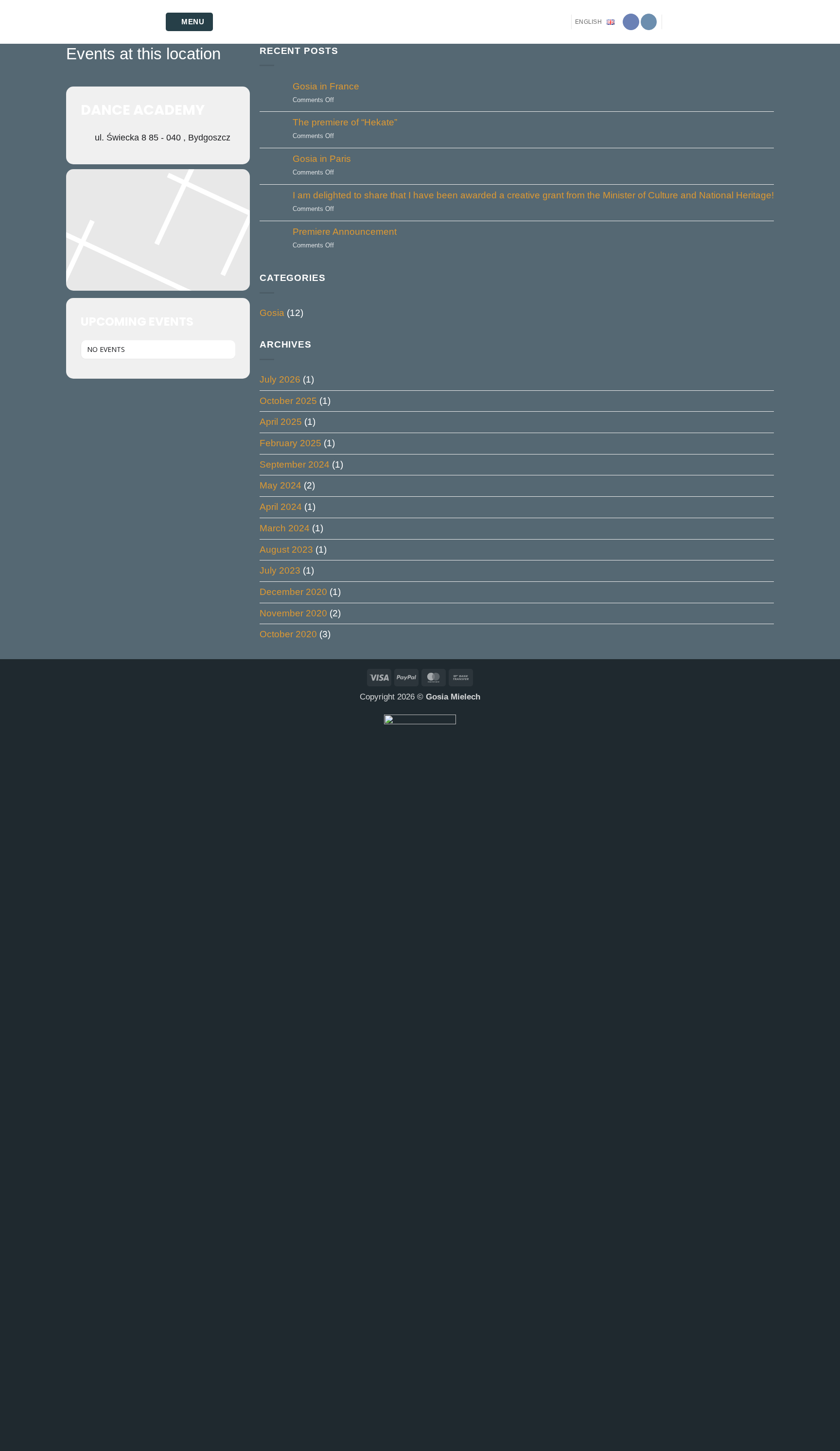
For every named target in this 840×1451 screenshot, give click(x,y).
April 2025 (281, 422)
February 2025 (290, 443)
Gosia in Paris (322, 159)
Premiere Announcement (345, 232)
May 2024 (280, 485)
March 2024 (285, 528)
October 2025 (288, 401)
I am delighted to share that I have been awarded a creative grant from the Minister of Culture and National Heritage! (533, 195)
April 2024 (281, 507)
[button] (189, 22)
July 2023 (280, 570)
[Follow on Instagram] (649, 22)
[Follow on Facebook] (631, 22)
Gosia (272, 313)
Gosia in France (326, 86)
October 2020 (288, 634)
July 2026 (280, 379)
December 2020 (293, 592)
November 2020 (293, 613)
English (588, 21)
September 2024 (295, 464)
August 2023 (286, 549)
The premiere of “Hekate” (345, 122)
